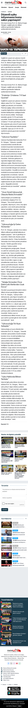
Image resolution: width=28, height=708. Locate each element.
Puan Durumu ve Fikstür (9, 675)
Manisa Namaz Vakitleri (9, 671)
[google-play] (14, 693)
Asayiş (17, 7)
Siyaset (10, 7)
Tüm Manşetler (7, 676)
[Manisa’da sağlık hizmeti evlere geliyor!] (21, 453)
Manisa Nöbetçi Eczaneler (9, 668)
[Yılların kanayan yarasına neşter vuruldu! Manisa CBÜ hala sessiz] (7, 453)
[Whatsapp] (19, 663)
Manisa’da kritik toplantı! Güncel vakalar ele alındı (6, 446)
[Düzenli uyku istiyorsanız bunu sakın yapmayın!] (14, 43)
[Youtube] (17, 663)
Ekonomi (23, 7)
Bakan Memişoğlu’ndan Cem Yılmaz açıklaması (19, 557)
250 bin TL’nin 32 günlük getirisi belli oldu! (20, 549)
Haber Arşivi (6, 680)
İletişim (4, 684)
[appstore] (14, 689)
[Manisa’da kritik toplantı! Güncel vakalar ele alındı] (7, 440)
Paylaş (4, 53)
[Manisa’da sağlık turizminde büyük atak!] (21, 440)
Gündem (4, 7)
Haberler (3, 11)
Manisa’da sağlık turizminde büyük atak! (19, 446)
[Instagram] (14, 663)
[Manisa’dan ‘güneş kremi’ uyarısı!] (7, 468)
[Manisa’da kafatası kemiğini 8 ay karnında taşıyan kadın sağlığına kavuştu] (21, 468)
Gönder (4, 509)
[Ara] (25, 3)
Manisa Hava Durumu (8, 669)
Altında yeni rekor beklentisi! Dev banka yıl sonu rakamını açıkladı (19, 526)
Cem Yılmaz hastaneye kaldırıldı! (18, 564)
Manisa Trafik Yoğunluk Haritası (11, 673)
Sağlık (10, 11)
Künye (10, 684)
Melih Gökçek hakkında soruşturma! (19, 533)
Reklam (16, 684)
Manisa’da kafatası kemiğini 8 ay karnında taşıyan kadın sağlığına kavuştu (20, 475)
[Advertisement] (14, 582)
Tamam (19, 706)
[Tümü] (26, 518)
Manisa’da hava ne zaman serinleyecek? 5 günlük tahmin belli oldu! (19, 541)
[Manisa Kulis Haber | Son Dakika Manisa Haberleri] (13, 2)
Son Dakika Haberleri (8, 678)
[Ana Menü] (1, 2)
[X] (11, 663)
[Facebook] (8, 663)
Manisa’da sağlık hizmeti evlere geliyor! (19, 459)
